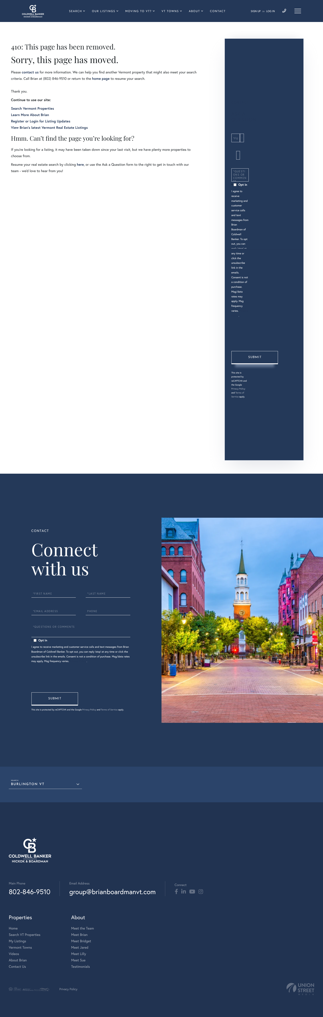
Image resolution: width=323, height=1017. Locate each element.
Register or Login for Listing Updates (40, 121)
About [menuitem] (194, 11)
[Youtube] (192, 892)
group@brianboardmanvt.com (112, 891)
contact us (30, 72)
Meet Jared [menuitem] (80, 947)
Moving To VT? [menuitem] (138, 11)
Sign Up (256, 11)
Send (254, 357)
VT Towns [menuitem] (170, 11)
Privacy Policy (238, 388)
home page (101, 78)
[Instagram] (200, 892)
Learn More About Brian (30, 115)
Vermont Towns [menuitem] (20, 947)
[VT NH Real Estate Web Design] (300, 989)
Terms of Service (109, 709)
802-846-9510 (29, 891)
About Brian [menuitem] (18, 960)
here (80, 164)
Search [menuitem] (75, 11)
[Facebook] (176, 892)
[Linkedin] (183, 892)
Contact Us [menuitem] (17, 966)
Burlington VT (27, 784)
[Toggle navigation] (297, 11)
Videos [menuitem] (14, 954)
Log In (270, 11)
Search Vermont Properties (32, 108)
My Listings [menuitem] (17, 941)
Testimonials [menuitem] (80, 966)
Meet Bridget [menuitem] (81, 941)
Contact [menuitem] (218, 11)
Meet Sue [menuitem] (78, 960)
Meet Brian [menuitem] (79, 934)
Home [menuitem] (13, 928)
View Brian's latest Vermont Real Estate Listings (49, 127)
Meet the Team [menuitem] (82, 928)
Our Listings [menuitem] (103, 11)
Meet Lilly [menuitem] (78, 954)
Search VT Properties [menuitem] (24, 934)
